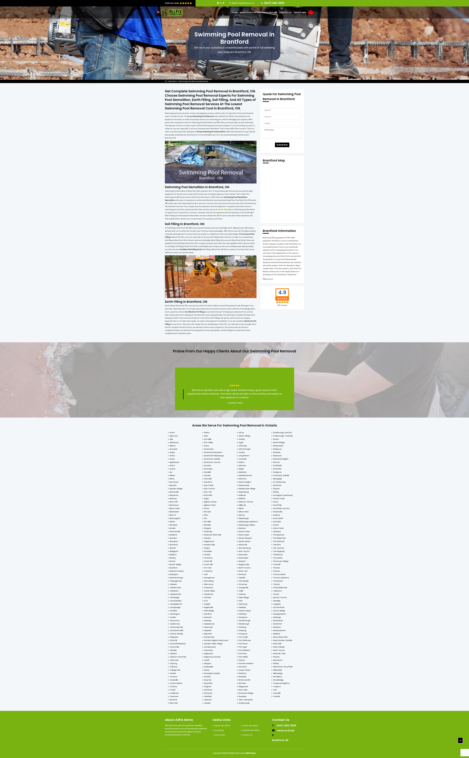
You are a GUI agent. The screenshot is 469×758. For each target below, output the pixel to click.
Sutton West (278, 528)
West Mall (277, 643)
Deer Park (174, 703)
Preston (242, 660)
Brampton (174, 541)
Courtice (173, 686)
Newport (242, 561)
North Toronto (245, 568)
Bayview (173, 485)
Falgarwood (209, 541)
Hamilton (208, 614)
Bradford (173, 535)
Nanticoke (243, 544)
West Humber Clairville (282, 640)
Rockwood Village (246, 693)
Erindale (207, 525)
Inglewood (208, 653)
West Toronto (279, 650)
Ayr (171, 472)
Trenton (276, 584)
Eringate (207, 528)
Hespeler (207, 630)
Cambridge (174, 597)
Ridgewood (243, 686)
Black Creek (175, 508)
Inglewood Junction (212, 657)
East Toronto (209, 488)
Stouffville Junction (281, 508)
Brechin (173, 548)
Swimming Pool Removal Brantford (193, 81)
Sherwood (277, 455)
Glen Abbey (209, 581)
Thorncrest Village (280, 561)
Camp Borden (175, 601)
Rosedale (242, 696)
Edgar (206, 498)
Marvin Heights (245, 482)
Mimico (242, 515)
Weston (276, 657)
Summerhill (278, 518)
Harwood (208, 617)
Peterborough (244, 620)
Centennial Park (176, 627)
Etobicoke (208, 531)
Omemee (243, 584)
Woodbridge (278, 680)
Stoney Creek (279, 498)
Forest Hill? (208, 564)
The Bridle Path (279, 538)
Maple (241, 469)
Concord (173, 676)
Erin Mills (207, 521)
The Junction (278, 548)
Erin (205, 518)
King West (208, 683)
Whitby (276, 663)
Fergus (207, 548)
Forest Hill (208, 561)
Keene (206, 670)
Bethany (173, 498)
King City (208, 680)
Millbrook (242, 505)
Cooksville (174, 680)
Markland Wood (245, 475)
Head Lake (208, 627)
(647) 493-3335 (274, 3)
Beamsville (174, 492)
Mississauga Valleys (247, 525)
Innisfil (206, 660)
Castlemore (175, 624)
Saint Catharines (246, 700)
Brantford (173, 81)
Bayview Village (176, 488)
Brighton (173, 554)
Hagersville (208, 607)
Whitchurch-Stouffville (283, 667)
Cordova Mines (176, 683)
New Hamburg (245, 548)
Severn (276, 439)
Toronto (276, 571)
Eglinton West (210, 505)
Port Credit (243, 637)
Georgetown (209, 577)
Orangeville (243, 587)
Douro (206, 446)
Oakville (242, 577)
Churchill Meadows (178, 643)
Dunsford (208, 482)
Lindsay (242, 439)
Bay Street (174, 482)
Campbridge (175, 607)
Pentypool (243, 617)
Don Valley (208, 442)
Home (235, 12)
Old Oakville (244, 581)
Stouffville (277, 505)
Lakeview (208, 700)
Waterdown (278, 620)
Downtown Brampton (213, 452)
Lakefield (208, 696)
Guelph (207, 604)
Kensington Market (212, 673)
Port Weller (243, 657)
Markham (243, 472)
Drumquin (208, 469)
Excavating (219, 730)
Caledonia (174, 591)
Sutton (276, 525)
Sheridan (277, 452)
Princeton (243, 667)
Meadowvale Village (247, 488)
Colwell (173, 673)
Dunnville (208, 479)
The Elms (277, 544)
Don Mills (207, 439)
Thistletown (278, 554)
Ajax (171, 439)
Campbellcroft (176, 604)
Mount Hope (244, 535)
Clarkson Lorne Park (178, 657)
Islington (207, 663)
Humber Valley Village (213, 643)
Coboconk (174, 660)
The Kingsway (279, 551)
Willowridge (278, 673)
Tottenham (278, 581)
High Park (208, 634)
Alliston (173, 446)
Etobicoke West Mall (212, 535)
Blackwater (174, 512)
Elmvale (207, 512)
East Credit (208, 485)
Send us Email (285, 730)
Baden (172, 475)
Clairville (173, 650)
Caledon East (175, 587)
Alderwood (174, 442)
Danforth (173, 700)
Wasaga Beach (279, 614)
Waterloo (277, 627)
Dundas (207, 475)
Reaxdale (242, 676)
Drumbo (207, 465)
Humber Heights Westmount (216, 640)
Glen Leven (208, 584)
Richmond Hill (244, 680)
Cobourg (173, 663)
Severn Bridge (279, 442)
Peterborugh (244, 624)
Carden (173, 617)
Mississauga (244, 518)
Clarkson (173, 653)
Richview (242, 683)
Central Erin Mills (176, 630)
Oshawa (242, 594)
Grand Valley (209, 591)
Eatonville (208, 495)
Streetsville (277, 512)
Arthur (172, 465)
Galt (206, 574)
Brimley (173, 558)
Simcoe (276, 462)
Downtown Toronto (212, 462)
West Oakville (279, 647)
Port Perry (243, 653)
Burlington (174, 574)
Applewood (174, 462)
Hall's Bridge (209, 610)
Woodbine (277, 676)
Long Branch (244, 455)
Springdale (277, 479)
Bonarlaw (173, 525)
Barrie (172, 479)
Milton (241, 508)
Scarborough (244, 703)
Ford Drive (208, 558)
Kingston (207, 686)
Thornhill (276, 564)
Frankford (208, 571)
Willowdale (277, 670)
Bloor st (173, 515)
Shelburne (277, 449)
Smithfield (277, 465)
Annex (172, 455)
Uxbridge (276, 601)
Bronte (172, 561)
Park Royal (243, 604)
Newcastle (243, 554)
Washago (277, 617)
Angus (172, 452)
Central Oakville (176, 634)
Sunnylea (277, 521)
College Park (175, 670)
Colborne (173, 667)
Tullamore (277, 591)
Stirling (276, 492)
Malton (242, 462)
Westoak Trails (279, 653)
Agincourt (174, 436)
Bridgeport (174, 551)
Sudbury (276, 515)
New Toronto (244, 551)
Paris (241, 601)
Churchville (174, 647)
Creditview (174, 693)
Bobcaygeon (175, 518)
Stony (275, 502)
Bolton (172, 521)
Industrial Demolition (251, 730)
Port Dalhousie (245, 640)
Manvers (242, 465)
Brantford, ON (280, 740)
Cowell (172, 690)
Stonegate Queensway (283, 495)
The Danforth (279, 541)
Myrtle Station (244, 541)
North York (243, 571)
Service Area (300, 12)
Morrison (242, 528)
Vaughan (277, 604)
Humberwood (210, 647)
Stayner (276, 488)
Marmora (242, 479)
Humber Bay (209, 637)
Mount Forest (244, 531)
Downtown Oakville (212, 459)
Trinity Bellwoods (280, 587)
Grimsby (207, 597)
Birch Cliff (174, 502)
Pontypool (243, 634)
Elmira (206, 508)
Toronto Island (279, 574)
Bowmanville (175, 531)
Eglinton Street (210, 502)
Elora (206, 515)
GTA (206, 601)
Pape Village (244, 597)
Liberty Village (244, 436)
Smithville (277, 469)
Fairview (207, 538)
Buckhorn (174, 568)
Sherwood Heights (280, 459)
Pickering (242, 627)
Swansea (277, 531)
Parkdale (242, 607)
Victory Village (279, 610)
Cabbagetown (176, 581)
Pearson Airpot (245, 610)
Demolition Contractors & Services (258, 12)
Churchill (173, 640)
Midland (242, 498)
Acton (172, 432)
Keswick (207, 676)
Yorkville (276, 696)
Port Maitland (244, 650)
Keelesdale (208, 667)
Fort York (208, 568)
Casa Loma (174, 620)
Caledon (173, 584)
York (275, 690)
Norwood (242, 574)
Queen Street (244, 670)
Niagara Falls (244, 564)
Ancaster (173, 449)
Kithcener (208, 693)
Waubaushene (279, 630)
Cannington (175, 614)
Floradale (208, 551)
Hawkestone (209, 624)
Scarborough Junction (282, 432)
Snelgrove (277, 472)
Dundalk (207, 472)
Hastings (207, 620)
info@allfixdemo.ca (246, 3)
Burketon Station (177, 571)
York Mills (277, 693)
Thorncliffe (277, 558)
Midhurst (242, 495)
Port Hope (243, 647)
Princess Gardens (246, 663)
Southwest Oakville (281, 475)
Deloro (207, 432)
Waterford (277, 624)
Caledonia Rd (175, 594)
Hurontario (208, 650)
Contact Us (285, 12)
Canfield (173, 610)
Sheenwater (278, 446)
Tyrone (276, 594)
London (242, 452)
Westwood (277, 660)
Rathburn (242, 673)
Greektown (208, 594)
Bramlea (173, 538)
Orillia (241, 591)
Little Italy (243, 446)
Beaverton (174, 495)
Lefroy (241, 432)
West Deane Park (280, 637)
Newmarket (243, 558)
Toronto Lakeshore (281, 577)
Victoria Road (278, 607)
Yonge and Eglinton (281, 683)
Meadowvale (244, 485)
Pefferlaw (243, 614)
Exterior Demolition (224, 210)
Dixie (206, 436)
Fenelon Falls (209, 544)
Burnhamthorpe (176, 577)
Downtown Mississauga (214, 455)
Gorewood (208, 587)
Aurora (172, 469)
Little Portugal (244, 449)
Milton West (244, 512)
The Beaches (278, 535)
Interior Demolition (250, 725)
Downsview (208, 449)
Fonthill (207, 554)
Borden (173, 528)
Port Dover (243, 643)
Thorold (276, 568)
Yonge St (277, 686)
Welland (276, 634)
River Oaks (243, 690)
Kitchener (208, 690)
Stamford (277, 485)
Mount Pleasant (245, 538)
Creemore (174, 696)
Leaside (207, 703)
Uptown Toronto (280, 597)
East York (208, 492)
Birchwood (174, 505)
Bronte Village (175, 564)
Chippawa (174, 637)
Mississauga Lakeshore (248, 521)
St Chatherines (279, 482)
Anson (172, 459)
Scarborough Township (283, 436)
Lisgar (241, 442)
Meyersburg (244, 492)
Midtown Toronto (246, 502)
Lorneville (242, 459)
